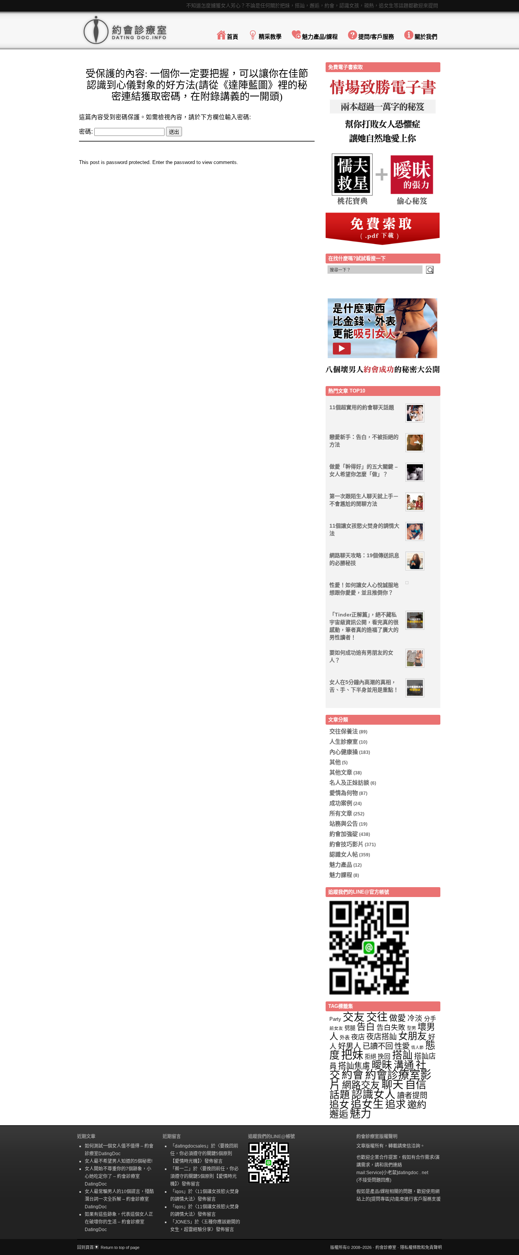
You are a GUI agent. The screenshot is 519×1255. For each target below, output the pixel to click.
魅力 (360, 1114)
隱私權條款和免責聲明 (421, 1247)
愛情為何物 (343, 793)
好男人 (349, 1046)
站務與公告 (343, 823)
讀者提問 (412, 1095)
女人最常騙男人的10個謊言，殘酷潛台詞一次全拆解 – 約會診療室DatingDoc (119, 1199)
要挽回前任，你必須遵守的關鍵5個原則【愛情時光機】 (204, 1153)
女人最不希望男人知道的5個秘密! (118, 1161)
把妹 (352, 1055)
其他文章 (340, 772)
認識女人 (373, 1094)
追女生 (367, 1104)
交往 (377, 1017)
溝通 (404, 1065)
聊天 (392, 1084)
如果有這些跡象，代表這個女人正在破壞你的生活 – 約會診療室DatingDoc (119, 1222)
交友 (354, 1017)
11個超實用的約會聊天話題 (361, 407)
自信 (415, 1084)
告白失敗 (391, 1027)
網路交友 (361, 1085)
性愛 (402, 1046)
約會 (353, 1075)
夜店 (358, 1037)
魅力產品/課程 (320, 36)
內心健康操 (343, 752)
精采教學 (270, 36)
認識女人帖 (343, 854)
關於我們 (426, 36)
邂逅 (338, 1114)
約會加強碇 (343, 834)
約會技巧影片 (346, 844)
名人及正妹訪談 (349, 782)
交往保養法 (343, 731)
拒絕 (370, 1056)
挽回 (384, 1056)
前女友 (336, 1028)
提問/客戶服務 (376, 36)
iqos (179, 1191)
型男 (411, 1028)
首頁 (232, 36)
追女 (339, 1104)
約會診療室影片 (380, 1079)
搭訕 (402, 1055)
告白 (366, 1027)
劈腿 (350, 1028)
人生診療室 (343, 741)
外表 (345, 1038)
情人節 (417, 1047)
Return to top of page (120, 1247)
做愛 (397, 1018)
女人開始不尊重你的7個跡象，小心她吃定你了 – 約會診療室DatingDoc (118, 1176)
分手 (430, 1018)
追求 (395, 1104)
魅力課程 (340, 875)
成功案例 (340, 803)
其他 (335, 762)
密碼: (86, 131)
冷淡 (414, 1018)
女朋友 (412, 1036)
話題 (339, 1094)
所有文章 (340, 813)
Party (335, 1019)
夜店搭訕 (381, 1037)
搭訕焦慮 (354, 1065)
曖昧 (382, 1065)
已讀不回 (377, 1046)
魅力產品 (340, 864)
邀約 (416, 1104)
